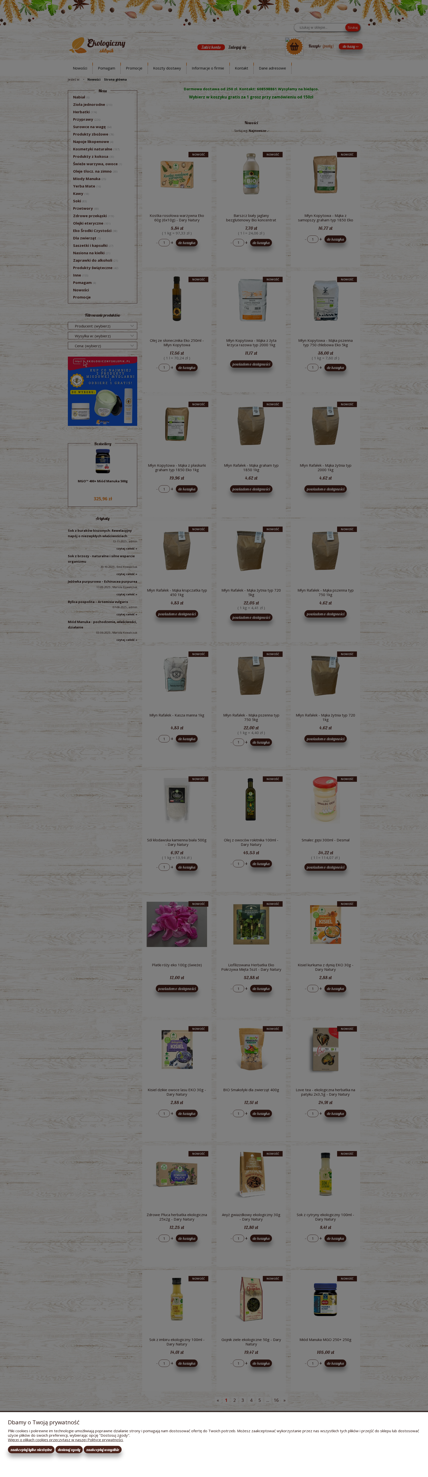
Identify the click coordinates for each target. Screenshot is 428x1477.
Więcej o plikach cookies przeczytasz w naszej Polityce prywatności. (65, 1439)
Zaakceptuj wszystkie (102, 1449)
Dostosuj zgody (69, 1449)
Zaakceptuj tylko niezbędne (31, 1449)
